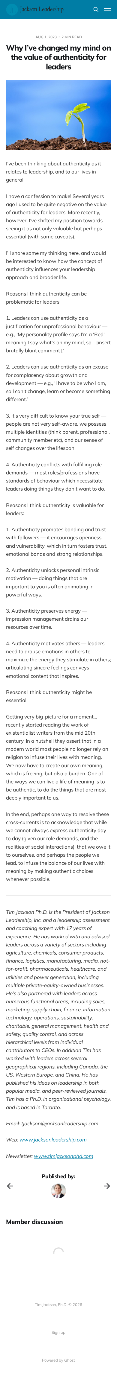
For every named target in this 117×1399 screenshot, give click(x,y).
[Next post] (107, 1186)
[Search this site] (96, 9)
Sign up (58, 1332)
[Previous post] (10, 1186)
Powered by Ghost (58, 1360)
